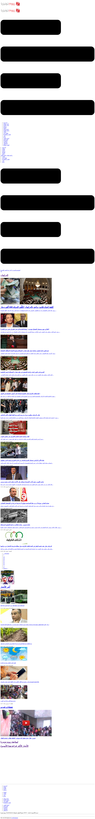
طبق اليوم (5, 139)
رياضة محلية (6, 129)
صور (4, 135)
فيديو (4, 137)
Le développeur (14, 817)
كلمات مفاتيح (6, 145)
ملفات (4, 131)
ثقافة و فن (5, 133)
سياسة (4, 126)
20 (3, 559)
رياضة (3, 154)
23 (3, 563)
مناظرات (5, 141)
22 (3, 562)
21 (3, 561)
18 (3, 557)
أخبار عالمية (6, 125)
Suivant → (5, 568)
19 (3, 558)
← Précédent (6, 553)
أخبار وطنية (6, 124)
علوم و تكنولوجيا (7, 134)
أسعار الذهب (6, 138)
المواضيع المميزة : (16, 270)
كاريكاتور (5, 143)
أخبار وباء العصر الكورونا (6, 270)
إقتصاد (4, 128)
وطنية (3, 148)
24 (3, 564)
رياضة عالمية (6, 130)
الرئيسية (5, 122)
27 (3, 567)
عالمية (3, 150)
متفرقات (5, 142)
